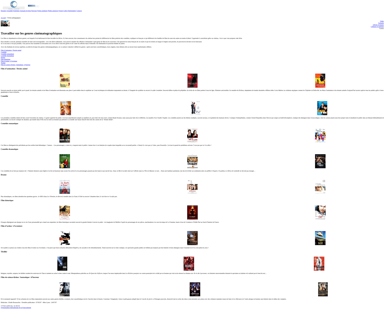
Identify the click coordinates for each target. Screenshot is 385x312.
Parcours (34, 11)
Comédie (4, 52)
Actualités (10, 11)
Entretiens (16, 11)
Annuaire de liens (25, 11)
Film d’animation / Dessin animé (11, 50)
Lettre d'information (69, 11)
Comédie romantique (7, 54)
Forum (61, 11)
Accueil (3, 18)
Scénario (381, 23)
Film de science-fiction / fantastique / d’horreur (15, 65)
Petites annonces (53, 11)
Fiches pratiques (42, 11)
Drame (3, 57)
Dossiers (3, 11)
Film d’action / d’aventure (9, 61)
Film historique (5, 59)
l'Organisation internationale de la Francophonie (16, 307)
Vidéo (382, 21)
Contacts (79, 11)
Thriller (3, 63)
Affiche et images (378, 25)
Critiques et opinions (377, 26)
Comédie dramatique (7, 56)
